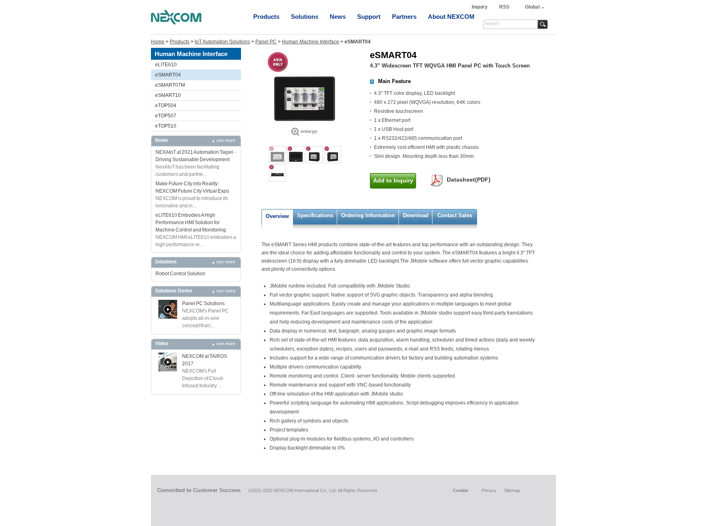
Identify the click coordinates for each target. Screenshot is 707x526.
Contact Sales (454, 215)
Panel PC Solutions (203, 303)
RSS (504, 7)
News (338, 16)
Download (415, 215)
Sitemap (512, 490)
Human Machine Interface (310, 42)
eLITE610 (166, 64)
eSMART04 (168, 75)
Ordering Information (368, 215)
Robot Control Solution (180, 273)
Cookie (460, 490)
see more (225, 140)
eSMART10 (168, 95)
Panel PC (266, 42)
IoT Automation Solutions (222, 42)
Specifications (315, 215)
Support (369, 16)
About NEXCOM (451, 16)
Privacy (489, 490)
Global (532, 7)
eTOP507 (165, 116)
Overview (277, 216)
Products (266, 16)
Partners (404, 16)
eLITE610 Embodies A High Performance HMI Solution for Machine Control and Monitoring (190, 222)
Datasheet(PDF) (469, 179)
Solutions (304, 16)
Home (157, 42)
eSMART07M (170, 85)
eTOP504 (165, 105)
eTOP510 (165, 126)
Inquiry (480, 7)
